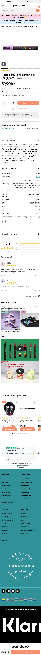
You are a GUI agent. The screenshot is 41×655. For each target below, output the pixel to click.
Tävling (3, 523)
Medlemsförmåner (25, 495)
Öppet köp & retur (25, 523)
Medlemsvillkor (24, 492)
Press (3, 537)
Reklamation (24, 526)
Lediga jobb (4, 526)
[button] (4, 103)
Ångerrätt (23, 520)
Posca (38, 177)
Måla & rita (9, 26)
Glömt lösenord (25, 489)
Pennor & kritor (18, 26)
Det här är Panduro (7, 513)
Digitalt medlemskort (26, 482)
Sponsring (4, 540)
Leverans (23, 516)
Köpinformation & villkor (27, 530)
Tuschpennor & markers (31, 26)
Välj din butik (9, 128)
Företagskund (5, 492)
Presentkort (23, 533)
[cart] (38, 6)
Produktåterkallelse (7, 502)
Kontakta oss (5, 479)
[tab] (4, 68)
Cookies (3, 499)
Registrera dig (24, 485)
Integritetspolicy (6, 495)
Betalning (23, 513)
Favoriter (4, 489)
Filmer (3, 336)
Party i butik (5, 533)
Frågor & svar (5, 485)
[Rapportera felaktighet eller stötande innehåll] (39, 275)
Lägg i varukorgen (28, 103)
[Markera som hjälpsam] (32, 275)
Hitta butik (4, 482)
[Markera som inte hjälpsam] (36, 275)
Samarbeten (5, 530)
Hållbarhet (4, 516)
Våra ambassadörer (7, 520)
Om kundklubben (25, 479)
